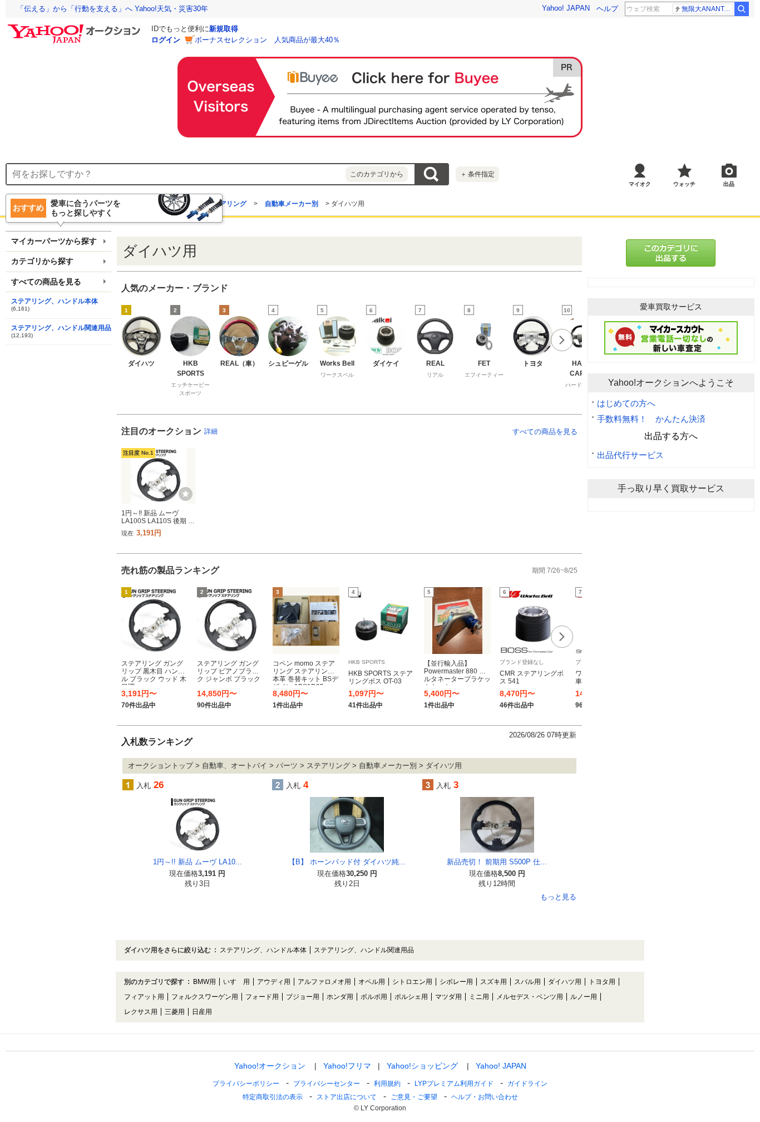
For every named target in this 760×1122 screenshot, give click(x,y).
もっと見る (558, 897)
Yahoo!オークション (269, 1065)
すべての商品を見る (545, 431)
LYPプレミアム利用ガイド (453, 1083)
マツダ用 (448, 997)
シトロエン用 (412, 982)
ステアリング (226, 204)
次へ (562, 340)
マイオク (640, 184)
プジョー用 (302, 997)
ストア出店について (347, 1097)
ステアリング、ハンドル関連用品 (61, 328)
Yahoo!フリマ (347, 1065)
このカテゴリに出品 (671, 253)
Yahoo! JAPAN (566, 8)
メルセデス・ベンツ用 (529, 997)
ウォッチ (684, 184)
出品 (728, 184)
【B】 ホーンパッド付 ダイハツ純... (347, 862)
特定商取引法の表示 (273, 1097)
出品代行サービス (630, 455)
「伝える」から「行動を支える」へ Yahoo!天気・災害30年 (112, 8)
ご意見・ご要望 (414, 1097)
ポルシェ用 (411, 997)
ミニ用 (479, 997)
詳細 (211, 431)
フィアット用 (144, 997)
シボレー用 (456, 982)
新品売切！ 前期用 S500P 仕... (497, 862)
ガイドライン (527, 1083)
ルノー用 (583, 997)
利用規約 (387, 1083)
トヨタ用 (602, 982)
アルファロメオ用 (324, 982)
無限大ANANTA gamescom (707, 9)
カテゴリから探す (42, 261)
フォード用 (262, 997)
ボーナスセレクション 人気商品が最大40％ (267, 40)
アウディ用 (273, 982)
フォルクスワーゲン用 (204, 997)
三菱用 (175, 1012)
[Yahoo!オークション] (76, 27)
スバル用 (527, 982)
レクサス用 (140, 1012)
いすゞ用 (236, 982)
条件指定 (477, 174)
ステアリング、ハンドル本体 (54, 301)
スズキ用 (493, 982)
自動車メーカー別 (291, 204)
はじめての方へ (626, 403)
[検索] (741, 9)
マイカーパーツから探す (54, 241)
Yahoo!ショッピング (422, 1065)
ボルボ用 (374, 997)
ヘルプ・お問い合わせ (484, 1097)
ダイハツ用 (564, 982)
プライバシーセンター (326, 1083)
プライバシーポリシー (246, 1083)
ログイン (165, 40)
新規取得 (223, 28)
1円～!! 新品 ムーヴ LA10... (197, 862)
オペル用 (371, 982)
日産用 (202, 1012)
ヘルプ (607, 8)
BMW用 (204, 982)
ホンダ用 (340, 997)
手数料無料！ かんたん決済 (651, 419)
